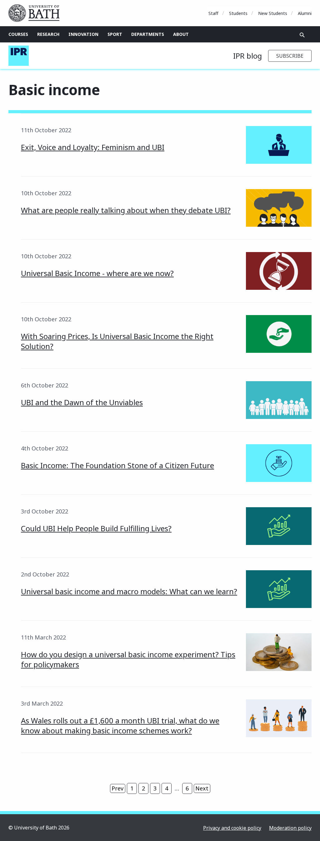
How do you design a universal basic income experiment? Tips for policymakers (128, 659)
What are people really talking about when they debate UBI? (126, 210)
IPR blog (247, 56)
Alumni (305, 13)
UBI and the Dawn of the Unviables (82, 402)
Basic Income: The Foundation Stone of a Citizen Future (117, 465)
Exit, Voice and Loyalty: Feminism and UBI (92, 147)
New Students (272, 13)
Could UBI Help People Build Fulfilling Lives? (96, 528)
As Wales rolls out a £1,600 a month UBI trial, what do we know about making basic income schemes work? (120, 725)
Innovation (83, 34)
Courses (18, 34)
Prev (117, 788)
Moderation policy (290, 827)
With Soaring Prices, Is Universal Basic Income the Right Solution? (117, 341)
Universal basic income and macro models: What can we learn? (129, 591)
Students (238, 13)
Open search (302, 34)
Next (201, 788)
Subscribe (289, 55)
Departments (147, 34)
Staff (213, 13)
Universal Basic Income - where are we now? (97, 273)
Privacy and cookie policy (232, 827)
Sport (115, 34)
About (181, 34)
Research (48, 34)
